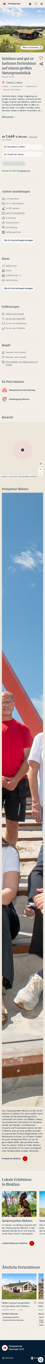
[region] (22, 450)
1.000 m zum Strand (15, 314)
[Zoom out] (40, 473)
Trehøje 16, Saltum (14, 83)
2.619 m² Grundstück (15, 213)
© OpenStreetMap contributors (27, 476)
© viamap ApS (12, 476)
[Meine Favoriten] (35, 3)
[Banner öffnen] (41, 1360)
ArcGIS (4, 476)
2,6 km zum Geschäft (15, 319)
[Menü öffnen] (41, 3)
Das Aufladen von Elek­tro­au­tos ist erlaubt (22, 363)
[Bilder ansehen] (22, 30)
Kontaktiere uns (23, 171)
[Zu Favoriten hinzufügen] (41, 58)
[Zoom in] (40, 469)
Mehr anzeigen (8, 117)
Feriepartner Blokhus (11, 1159)
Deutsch (9, 1358)
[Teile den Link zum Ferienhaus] (41, 64)
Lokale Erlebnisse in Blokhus (14, 1243)
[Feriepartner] (11, 3)
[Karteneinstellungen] (40, 463)
